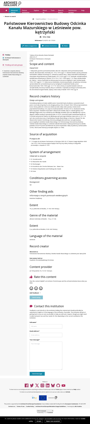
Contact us (11, 406)
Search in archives (41, 19)
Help (74, 389)
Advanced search (14, 11)
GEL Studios (78, 406)
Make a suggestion (30, 46)
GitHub (68, 392)
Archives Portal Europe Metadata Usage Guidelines (51, 406)
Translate (50, 412)
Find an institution (25, 11)
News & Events (60, 11)
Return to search (10, 16)
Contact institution (50, 46)
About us (45, 11)
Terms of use (20, 406)
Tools (52, 10)
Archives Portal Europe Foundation (31, 404)
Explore (36, 10)
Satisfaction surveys (72, 11)
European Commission (71, 404)
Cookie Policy (30, 406)
